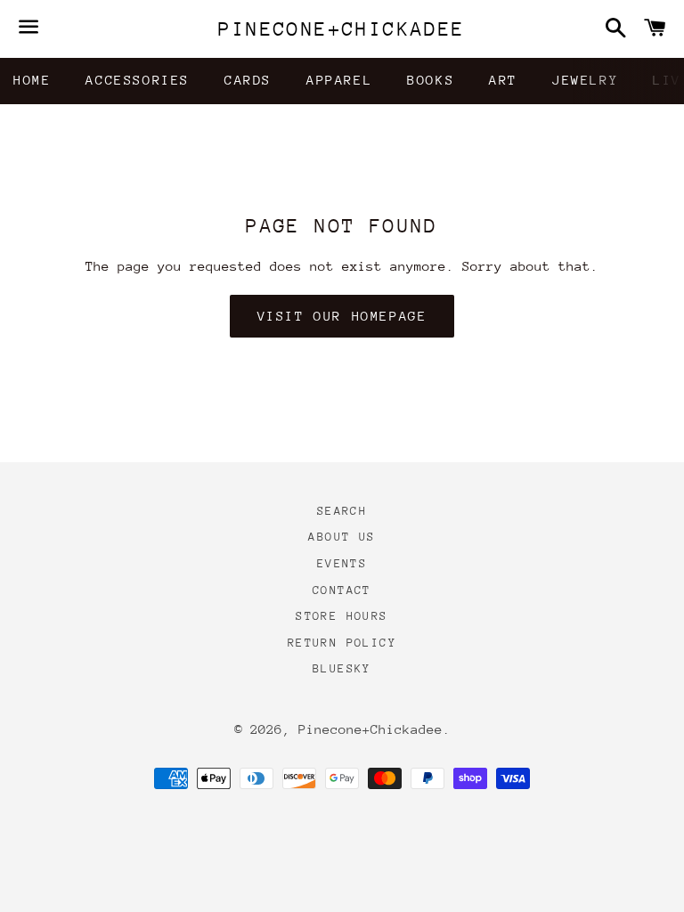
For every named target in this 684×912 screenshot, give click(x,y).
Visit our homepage (342, 315)
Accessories (138, 79)
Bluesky (342, 668)
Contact (342, 590)
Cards (248, 79)
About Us (341, 536)
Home (32, 79)
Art (503, 79)
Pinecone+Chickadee (341, 29)
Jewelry (585, 79)
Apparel (339, 79)
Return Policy (342, 642)
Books (430, 79)
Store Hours (341, 616)
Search (342, 510)
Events (342, 563)
